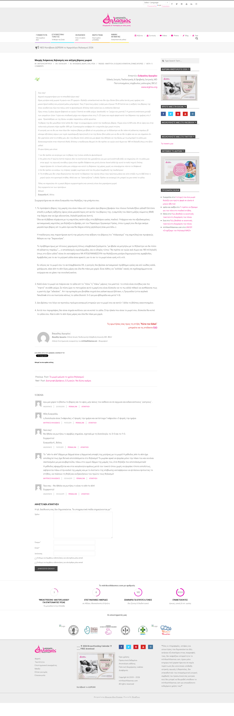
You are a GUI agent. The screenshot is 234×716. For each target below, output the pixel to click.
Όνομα (38, 542)
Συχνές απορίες (137, 63)
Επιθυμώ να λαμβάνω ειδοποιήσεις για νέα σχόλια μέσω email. (60, 558)
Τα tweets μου (167, 143)
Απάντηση (86, 406)
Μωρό (84, 63)
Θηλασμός (77, 63)
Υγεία (93, 63)
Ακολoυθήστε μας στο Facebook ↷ (179, 122)
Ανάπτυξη (109, 63)
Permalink (73, 406)
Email (37, 548)
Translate (165, 6)
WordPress (136, 697)
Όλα (88, 63)
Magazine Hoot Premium (113, 697)
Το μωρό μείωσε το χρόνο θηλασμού (66, 376)
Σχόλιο (37, 514)
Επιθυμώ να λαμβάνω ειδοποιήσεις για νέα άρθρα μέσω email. (60, 562)
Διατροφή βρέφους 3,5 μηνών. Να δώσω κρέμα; (68, 380)
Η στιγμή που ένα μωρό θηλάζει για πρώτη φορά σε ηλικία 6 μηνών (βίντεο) (179, 200)
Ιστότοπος (38, 553)
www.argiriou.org (149, 86)
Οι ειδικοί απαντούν (122, 63)
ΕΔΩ (155, 327)
